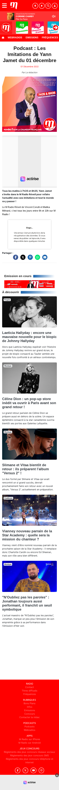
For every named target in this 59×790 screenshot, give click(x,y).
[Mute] (54, 16)
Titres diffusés (29, 690)
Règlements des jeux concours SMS (29, 755)
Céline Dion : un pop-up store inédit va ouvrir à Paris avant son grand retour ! (29, 403)
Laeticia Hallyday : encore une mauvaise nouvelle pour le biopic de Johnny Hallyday (29, 337)
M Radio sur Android (29, 742)
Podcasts (29, 726)
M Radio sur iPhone (29, 739)
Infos (29, 706)
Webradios (15, 37)
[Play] (3, 25)
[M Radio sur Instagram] (41, 770)
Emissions (32, 37)
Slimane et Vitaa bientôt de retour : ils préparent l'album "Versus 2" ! (25, 469)
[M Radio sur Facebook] (17, 770)
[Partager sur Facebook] (15, 258)
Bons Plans (29, 703)
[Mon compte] (55, 6)
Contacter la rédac (29, 717)
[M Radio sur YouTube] (33, 770)
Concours (29, 713)
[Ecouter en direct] (42, 6)
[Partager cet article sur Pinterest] (29, 258)
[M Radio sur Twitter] (25, 770)
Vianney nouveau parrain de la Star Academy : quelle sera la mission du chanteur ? (27, 535)
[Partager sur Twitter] (22, 258)
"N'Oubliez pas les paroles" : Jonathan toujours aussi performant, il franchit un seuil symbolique (27, 603)
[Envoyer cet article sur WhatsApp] (37, 258)
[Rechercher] (48, 6)
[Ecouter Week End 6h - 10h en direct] (29, 284)
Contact (29, 687)
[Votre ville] (35, 6)
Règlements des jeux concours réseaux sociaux (29, 752)
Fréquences (29, 694)
